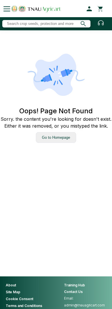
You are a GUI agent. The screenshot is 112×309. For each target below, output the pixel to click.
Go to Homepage (56, 137)
